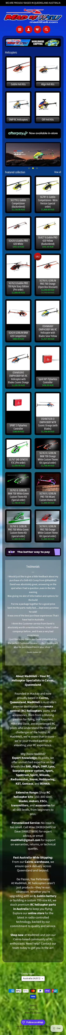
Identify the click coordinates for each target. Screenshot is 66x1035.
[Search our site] (46, 29)
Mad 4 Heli (32, 1026)
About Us (33, 1009)
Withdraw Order (33, 1012)
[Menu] (19, 29)
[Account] (28, 29)
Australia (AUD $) (31, 978)
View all (57, 172)
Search (33, 1005)
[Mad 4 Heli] (33, 15)
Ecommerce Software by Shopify (33, 1028)
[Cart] (37, 29)
